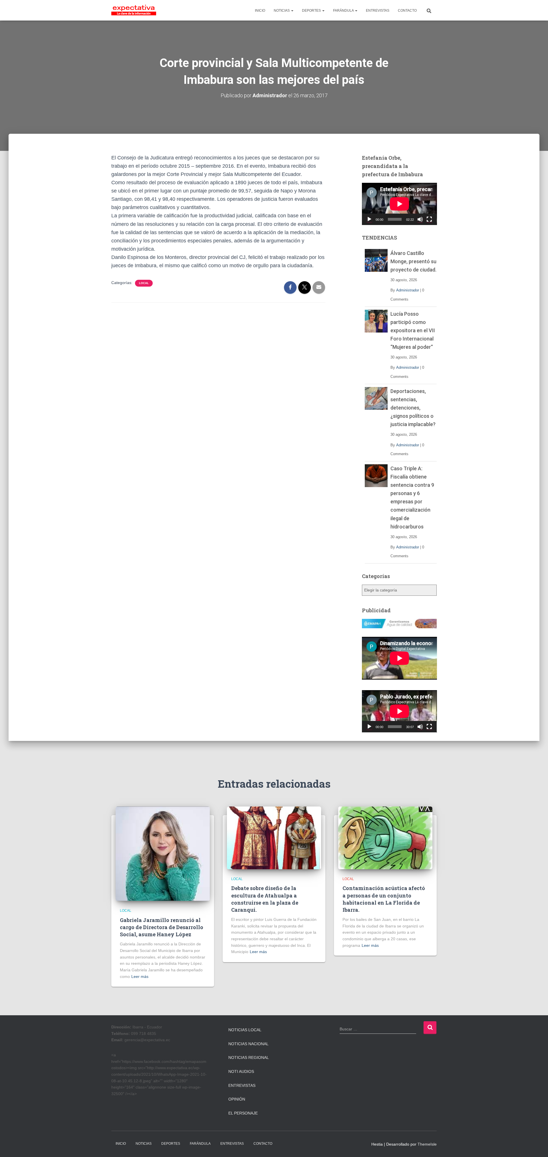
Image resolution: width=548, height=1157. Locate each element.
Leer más (139, 976)
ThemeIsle (427, 1144)
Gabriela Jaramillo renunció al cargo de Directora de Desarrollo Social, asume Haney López (161, 927)
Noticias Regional (248, 1057)
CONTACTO (407, 11)
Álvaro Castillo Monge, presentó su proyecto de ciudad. (413, 261)
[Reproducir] (369, 219)
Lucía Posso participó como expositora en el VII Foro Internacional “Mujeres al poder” (412, 330)
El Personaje (243, 1113)
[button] (292, 11)
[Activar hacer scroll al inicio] (536, 1145)
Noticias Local (244, 1030)
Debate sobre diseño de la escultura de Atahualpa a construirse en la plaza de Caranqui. (264, 899)
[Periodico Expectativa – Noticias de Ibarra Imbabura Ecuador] (133, 10)
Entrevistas (241, 1085)
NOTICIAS (282, 11)
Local (144, 283)
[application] (399, 204)
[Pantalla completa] (429, 219)
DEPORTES (312, 11)
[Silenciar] (420, 219)
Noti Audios (241, 1071)
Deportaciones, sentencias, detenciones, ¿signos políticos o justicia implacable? (413, 407)
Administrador (407, 290)
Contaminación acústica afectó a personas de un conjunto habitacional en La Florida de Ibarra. (383, 899)
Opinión (236, 1099)
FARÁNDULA (343, 11)
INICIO (260, 11)
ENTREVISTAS (377, 11)
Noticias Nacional (248, 1043)
